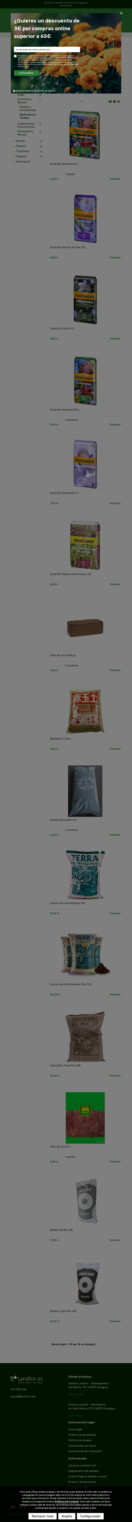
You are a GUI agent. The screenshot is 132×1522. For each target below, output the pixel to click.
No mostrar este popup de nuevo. (36, 91)
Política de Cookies (67, 1501)
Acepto (66, 1516)
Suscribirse (27, 73)
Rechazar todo (42, 1516)
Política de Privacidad (48, 56)
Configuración (90, 1516)
